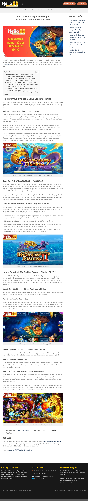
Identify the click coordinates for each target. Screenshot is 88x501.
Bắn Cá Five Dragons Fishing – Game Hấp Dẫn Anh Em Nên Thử (76, 30)
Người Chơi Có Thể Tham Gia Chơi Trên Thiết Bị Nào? (22, 78)
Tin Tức (69, 10)
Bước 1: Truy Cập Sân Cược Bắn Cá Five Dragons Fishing (23, 84)
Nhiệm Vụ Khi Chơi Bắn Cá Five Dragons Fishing (20, 76)
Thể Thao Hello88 (23, 430)
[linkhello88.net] (9, 4)
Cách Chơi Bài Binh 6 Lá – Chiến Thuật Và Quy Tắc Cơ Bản (77, 52)
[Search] (22, 4)
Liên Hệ (33, 10)
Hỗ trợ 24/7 (83, 490)
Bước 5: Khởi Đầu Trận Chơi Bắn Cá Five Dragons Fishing (23, 92)
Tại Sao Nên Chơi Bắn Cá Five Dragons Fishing (18, 80)
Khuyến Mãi (48, 10)
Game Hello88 (57, 10)
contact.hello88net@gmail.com (45, 476)
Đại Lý (64, 10)
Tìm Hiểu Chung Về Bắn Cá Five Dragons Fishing (19, 74)
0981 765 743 (42, 473)
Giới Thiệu (27, 10)
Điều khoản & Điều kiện (60, 490)
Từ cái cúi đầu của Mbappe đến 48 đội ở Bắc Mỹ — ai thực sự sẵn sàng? (77, 22)
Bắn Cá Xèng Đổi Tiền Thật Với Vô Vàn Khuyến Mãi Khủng (77, 45)
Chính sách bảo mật (73, 490)
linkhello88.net (42, 478)
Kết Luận (7, 94)
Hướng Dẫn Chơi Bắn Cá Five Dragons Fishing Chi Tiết (20, 82)
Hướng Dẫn (39, 10)
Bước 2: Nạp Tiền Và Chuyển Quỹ (16, 86)
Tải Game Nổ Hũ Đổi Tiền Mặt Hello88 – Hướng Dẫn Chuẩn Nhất (77, 37)
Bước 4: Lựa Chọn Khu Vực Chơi (16, 90)
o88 (9, 64)
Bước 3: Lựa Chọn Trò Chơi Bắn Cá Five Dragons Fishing (23, 88)
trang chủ (19, 10)
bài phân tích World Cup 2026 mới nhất (21, 450)
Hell (6, 64)
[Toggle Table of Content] (36, 72)
